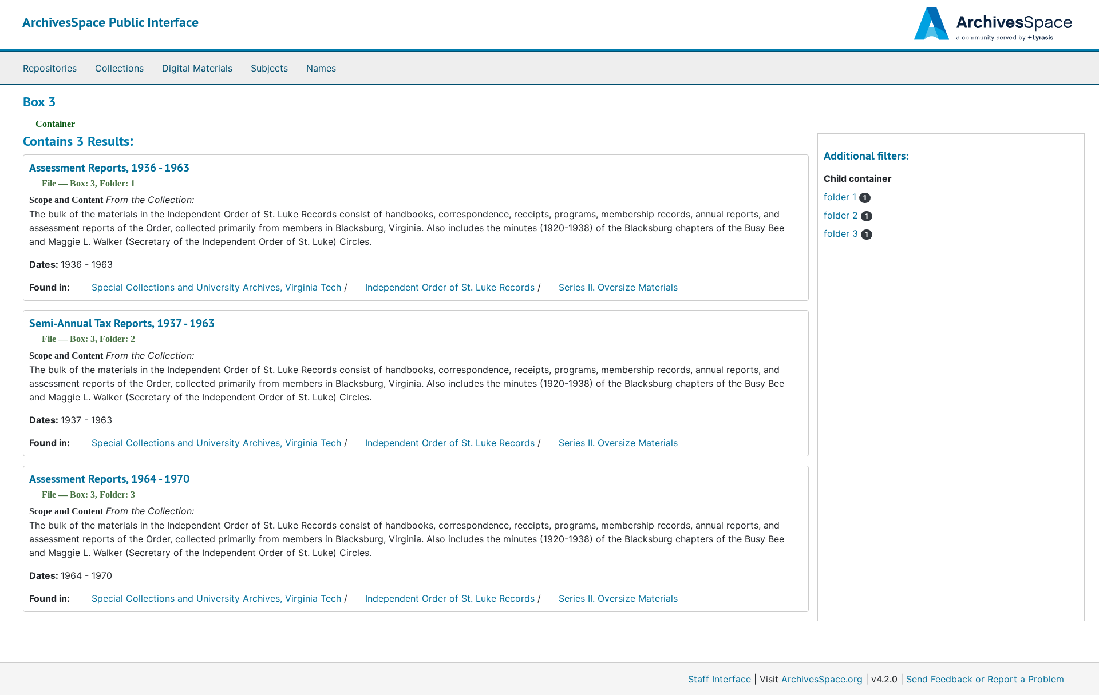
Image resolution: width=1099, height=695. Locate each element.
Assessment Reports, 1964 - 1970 (109, 478)
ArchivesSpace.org (822, 679)
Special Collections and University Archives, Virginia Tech (216, 287)
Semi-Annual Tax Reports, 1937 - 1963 (122, 323)
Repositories (50, 68)
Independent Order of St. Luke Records (450, 287)
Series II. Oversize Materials (618, 287)
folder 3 (846, 233)
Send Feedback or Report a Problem (985, 679)
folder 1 (845, 196)
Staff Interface (719, 679)
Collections (119, 68)
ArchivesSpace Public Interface (110, 22)
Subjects (269, 68)
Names (321, 68)
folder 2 (846, 215)
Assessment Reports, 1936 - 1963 (109, 167)
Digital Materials (197, 68)
